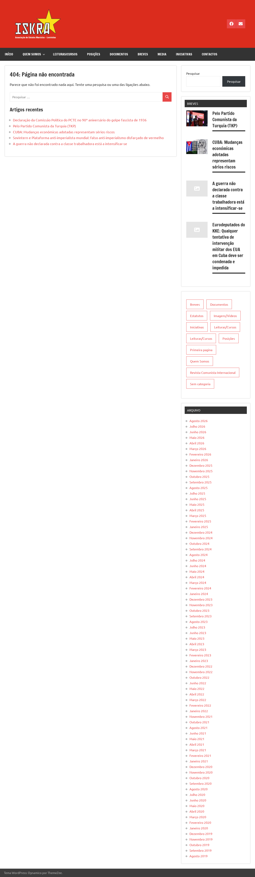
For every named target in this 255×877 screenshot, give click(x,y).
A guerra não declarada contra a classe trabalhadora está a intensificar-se (70, 143)
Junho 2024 (197, 566)
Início (9, 54)
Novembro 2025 (201, 471)
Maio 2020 (196, 806)
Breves (143, 54)
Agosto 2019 (198, 856)
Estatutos (196, 316)
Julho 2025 (197, 493)
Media (162, 54)
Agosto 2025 (198, 488)
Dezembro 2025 (200, 465)
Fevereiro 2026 (200, 454)
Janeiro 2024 (198, 594)
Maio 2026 (196, 437)
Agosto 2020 (198, 789)
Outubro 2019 (199, 845)
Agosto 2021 (198, 728)
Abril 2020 (196, 811)
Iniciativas (184, 54)
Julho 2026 (197, 426)
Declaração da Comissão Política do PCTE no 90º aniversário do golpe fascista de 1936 (80, 120)
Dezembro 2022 (200, 666)
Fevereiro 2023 (200, 655)
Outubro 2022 (199, 677)
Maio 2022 (196, 688)
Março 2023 (197, 649)
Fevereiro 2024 (200, 588)
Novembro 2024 (201, 538)
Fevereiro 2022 (200, 705)
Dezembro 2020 (200, 767)
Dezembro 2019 (200, 834)
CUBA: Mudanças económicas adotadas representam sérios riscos (64, 132)
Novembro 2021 (201, 716)
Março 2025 (197, 516)
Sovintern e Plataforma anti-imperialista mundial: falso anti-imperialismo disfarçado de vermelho (88, 138)
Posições (93, 54)
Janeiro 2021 (198, 761)
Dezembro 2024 (200, 532)
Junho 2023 (197, 633)
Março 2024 (197, 582)
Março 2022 (197, 700)
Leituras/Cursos (65, 54)
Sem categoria (200, 384)
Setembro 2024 (200, 549)
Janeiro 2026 (198, 460)
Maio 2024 (196, 571)
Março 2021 (197, 750)
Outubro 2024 (199, 543)
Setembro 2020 (200, 783)
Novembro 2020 (201, 772)
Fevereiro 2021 (200, 755)
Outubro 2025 (199, 476)
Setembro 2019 (200, 850)
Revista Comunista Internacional (212, 372)
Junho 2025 (197, 499)
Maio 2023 (196, 638)
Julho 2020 (197, 794)
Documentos (119, 54)
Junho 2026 (197, 432)
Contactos (209, 54)
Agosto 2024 (198, 555)
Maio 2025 (196, 504)
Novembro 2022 (201, 672)
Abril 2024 (196, 577)
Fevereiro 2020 (200, 822)
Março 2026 (197, 449)
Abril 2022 (196, 694)
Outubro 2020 (199, 778)
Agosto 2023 (198, 622)
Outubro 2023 (199, 610)
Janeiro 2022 (198, 711)
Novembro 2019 (201, 839)
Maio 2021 (196, 739)
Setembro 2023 (200, 616)
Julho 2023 (197, 627)
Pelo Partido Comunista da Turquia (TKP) (44, 126)
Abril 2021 (196, 744)
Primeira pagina (201, 350)
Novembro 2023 (201, 605)
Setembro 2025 (200, 482)
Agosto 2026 (198, 421)
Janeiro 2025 (198, 527)
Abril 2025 (196, 510)
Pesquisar (193, 73)
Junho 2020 (197, 800)
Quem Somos (32, 54)
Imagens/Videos (225, 316)
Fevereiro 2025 (200, 521)
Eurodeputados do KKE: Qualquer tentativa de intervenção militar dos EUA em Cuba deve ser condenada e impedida (228, 246)
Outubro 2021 (199, 722)
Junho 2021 (197, 733)
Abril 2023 (196, 644)
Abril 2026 (196, 443)
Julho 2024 (197, 560)
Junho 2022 (197, 683)
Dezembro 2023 (200, 599)
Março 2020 (197, 817)
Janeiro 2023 (198, 661)
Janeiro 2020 (198, 828)
